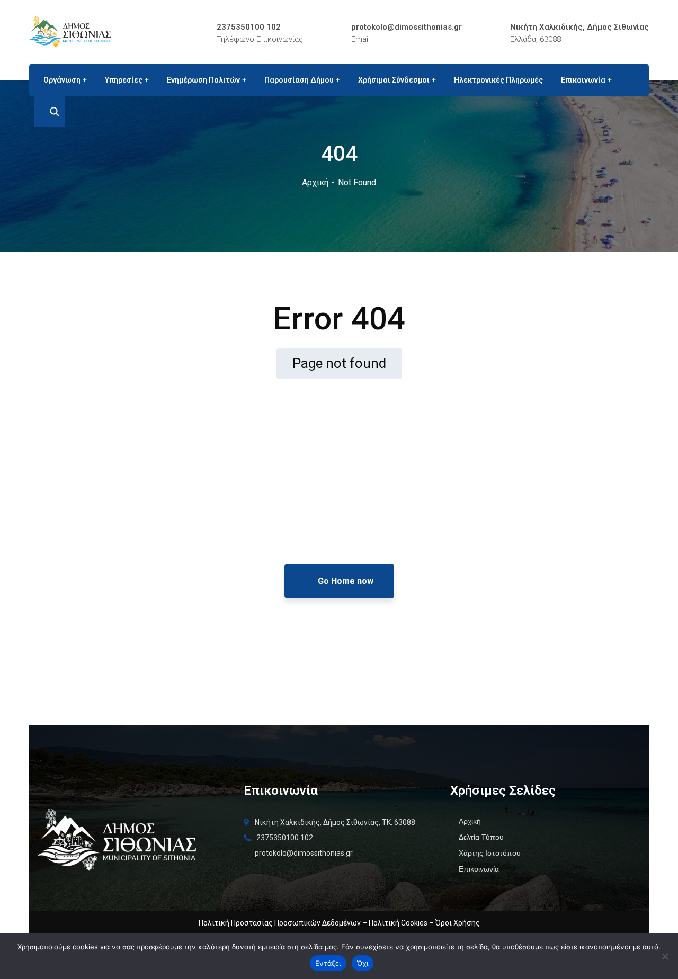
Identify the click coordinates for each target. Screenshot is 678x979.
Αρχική (315, 182)
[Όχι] (664, 956)
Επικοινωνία (479, 869)
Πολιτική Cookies (398, 923)
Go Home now (344, 581)
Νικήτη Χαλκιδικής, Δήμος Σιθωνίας (579, 27)
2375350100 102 (249, 27)
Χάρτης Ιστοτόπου (490, 853)
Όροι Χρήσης (457, 923)
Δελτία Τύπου (481, 837)
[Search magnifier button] (49, 111)
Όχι (363, 963)
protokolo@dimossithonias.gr (406, 27)
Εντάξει (328, 963)
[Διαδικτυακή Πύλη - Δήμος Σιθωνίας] (70, 31)
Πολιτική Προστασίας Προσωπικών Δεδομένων (280, 923)
